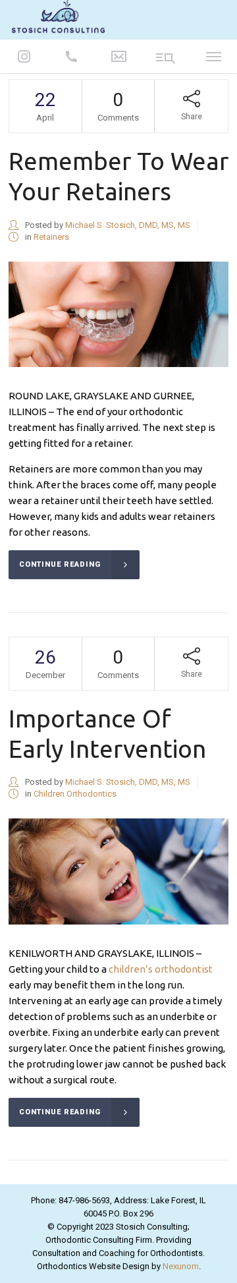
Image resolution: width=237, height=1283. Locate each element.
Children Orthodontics (75, 794)
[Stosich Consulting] (58, 19)
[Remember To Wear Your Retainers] (119, 315)
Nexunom (181, 1266)
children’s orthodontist (161, 969)
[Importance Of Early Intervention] (119, 871)
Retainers (51, 237)
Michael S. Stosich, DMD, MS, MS (127, 225)
